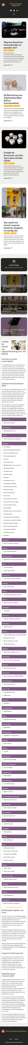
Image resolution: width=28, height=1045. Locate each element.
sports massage (7, 743)
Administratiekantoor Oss (10, 431)
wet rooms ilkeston (8, 767)
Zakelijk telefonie (8, 711)
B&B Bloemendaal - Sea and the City (12, 465)
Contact (16, 1039)
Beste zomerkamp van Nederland (12, 903)
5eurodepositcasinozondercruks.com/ (12, 594)
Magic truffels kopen (8, 840)
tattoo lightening (7, 832)
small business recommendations (11, 517)
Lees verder (7, 65)
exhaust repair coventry (9, 570)
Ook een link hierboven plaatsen (14, 907)
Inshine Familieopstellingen (10, 551)
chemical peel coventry (9, 684)
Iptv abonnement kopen (9, 423)
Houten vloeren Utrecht (9, 871)
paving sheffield (7, 508)
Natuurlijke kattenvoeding (10, 719)
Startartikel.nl (7, 703)
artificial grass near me (9, 480)
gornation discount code (9, 816)
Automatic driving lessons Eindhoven (12, 618)
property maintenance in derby (11, 502)
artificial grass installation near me (12, 652)
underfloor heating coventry (10, 879)
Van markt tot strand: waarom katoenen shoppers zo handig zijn (13, 226)
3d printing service (8, 471)
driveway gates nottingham (10, 668)
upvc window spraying (9, 783)
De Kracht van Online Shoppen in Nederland (14, 330)
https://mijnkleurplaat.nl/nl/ (10, 456)
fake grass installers (8, 860)
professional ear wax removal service (12, 511)
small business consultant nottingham (12, 520)
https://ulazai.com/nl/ (8, 462)
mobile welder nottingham (10, 529)
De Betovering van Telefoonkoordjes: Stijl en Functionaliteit (13, 99)
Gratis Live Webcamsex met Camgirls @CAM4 (15, 635)
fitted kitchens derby (8, 489)
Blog (10, 1039)
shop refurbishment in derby (10, 498)
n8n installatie (7, 447)
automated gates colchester (10, 486)
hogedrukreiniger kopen (9, 692)
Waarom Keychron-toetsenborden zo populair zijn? (13, 45)
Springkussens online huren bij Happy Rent (14, 559)
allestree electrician (8, 627)
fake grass (6, 477)
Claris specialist (7, 775)
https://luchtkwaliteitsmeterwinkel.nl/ (12, 450)
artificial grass (7, 695)
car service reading (8, 567)
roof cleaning (7, 610)
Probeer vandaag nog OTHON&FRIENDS (13, 676)
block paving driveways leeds (10, 526)
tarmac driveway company (10, 505)
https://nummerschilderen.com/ (11, 453)
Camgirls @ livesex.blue (9, 644)
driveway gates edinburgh (10, 483)
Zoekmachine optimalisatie (10, 759)
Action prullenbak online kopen (11, 887)
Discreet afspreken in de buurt (11, 641)
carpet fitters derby (8, 824)
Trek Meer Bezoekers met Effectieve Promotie (12, 308)
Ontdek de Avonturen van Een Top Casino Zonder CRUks (13, 156)
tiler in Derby (7, 495)
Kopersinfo (6, 535)
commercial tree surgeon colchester (12, 578)
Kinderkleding (7, 727)
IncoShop (6, 751)
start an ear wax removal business (12, 660)
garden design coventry (9, 857)
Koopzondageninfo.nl (9, 895)
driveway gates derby (9, 532)
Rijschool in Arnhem (8, 791)
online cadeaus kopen (9, 586)
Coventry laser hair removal (10, 799)
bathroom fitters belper (9, 492)
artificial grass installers (9, 848)
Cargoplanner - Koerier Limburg (11, 735)
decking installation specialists (11, 523)
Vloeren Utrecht (7, 868)
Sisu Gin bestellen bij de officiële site (12, 439)
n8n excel (6, 459)
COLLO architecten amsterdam (11, 543)
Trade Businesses (8, 514)
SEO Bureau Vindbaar (9, 468)
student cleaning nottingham (10, 807)
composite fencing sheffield (10, 854)
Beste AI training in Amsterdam (11, 602)
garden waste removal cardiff (10, 851)
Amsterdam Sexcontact (9, 638)
